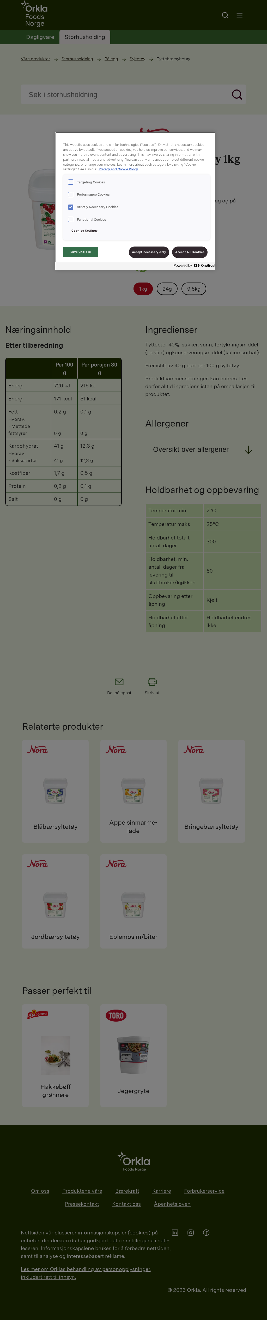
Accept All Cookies (189, 252)
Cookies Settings (84, 230)
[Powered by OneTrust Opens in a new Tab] (193, 266)
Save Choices (80, 252)
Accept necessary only (149, 252)
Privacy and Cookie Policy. (118, 169)
